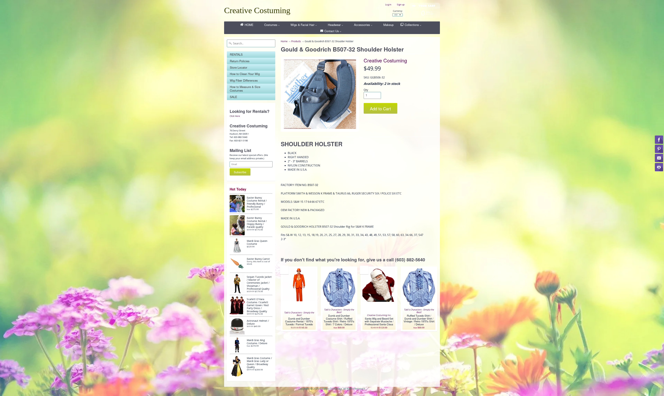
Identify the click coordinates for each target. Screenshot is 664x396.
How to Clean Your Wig (245, 74)
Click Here (235, 116)
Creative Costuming (257, 10)
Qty (366, 90)
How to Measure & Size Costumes (245, 88)
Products (296, 41)
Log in (388, 4)
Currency (397, 11)
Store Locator (238, 67)
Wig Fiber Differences (244, 80)
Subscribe (240, 172)
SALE (233, 97)
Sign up (401, 4)
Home (284, 41)
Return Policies (240, 61)
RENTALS (236, 54)
